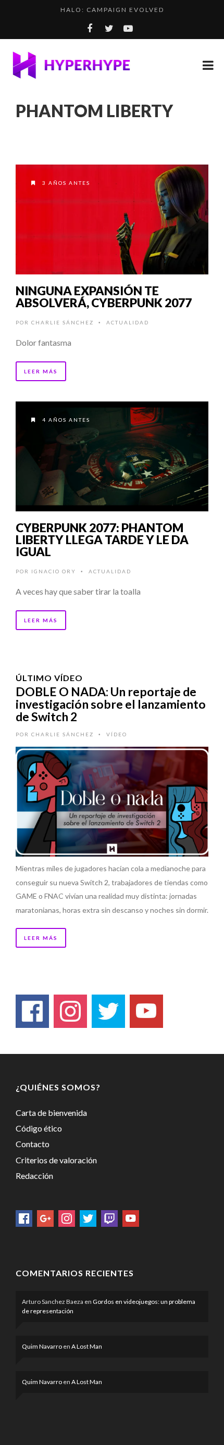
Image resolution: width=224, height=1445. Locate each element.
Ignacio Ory (53, 571)
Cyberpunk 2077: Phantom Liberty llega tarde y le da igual (102, 539)
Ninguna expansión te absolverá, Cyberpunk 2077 (104, 296)
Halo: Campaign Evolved (112, 10)
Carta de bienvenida (51, 1112)
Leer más (41, 371)
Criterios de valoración (56, 1160)
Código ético (39, 1128)
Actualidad (127, 322)
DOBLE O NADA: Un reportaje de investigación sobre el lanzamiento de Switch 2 (111, 704)
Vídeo (116, 734)
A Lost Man (86, 1346)
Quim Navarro (42, 1346)
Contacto (32, 1144)
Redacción (34, 1175)
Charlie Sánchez (62, 322)
